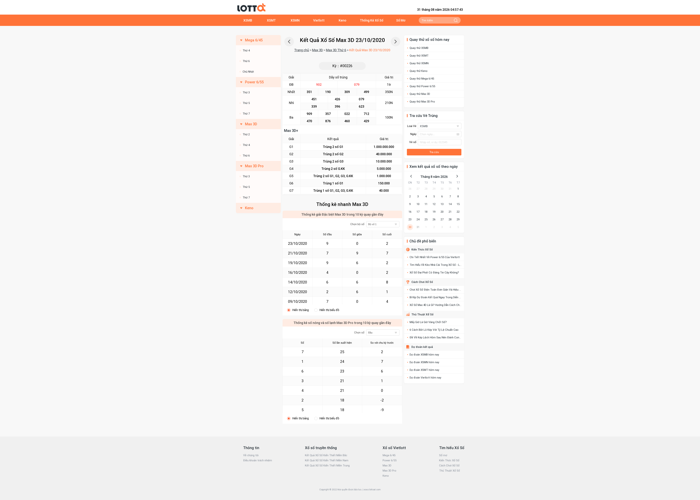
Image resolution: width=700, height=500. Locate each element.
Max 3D (317, 50)
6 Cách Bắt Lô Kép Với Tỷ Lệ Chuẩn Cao (434, 329)
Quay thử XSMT (419, 55)
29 (434, 188)
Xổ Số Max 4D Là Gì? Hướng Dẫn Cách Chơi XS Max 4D (442, 305)
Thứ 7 (246, 113)
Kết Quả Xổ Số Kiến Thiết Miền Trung (327, 465)
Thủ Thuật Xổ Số (422, 314)
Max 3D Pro (389, 470)
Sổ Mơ (400, 20)
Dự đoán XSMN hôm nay (424, 362)
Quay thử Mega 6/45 (422, 78)
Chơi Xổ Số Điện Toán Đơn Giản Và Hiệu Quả (437, 289)
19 (434, 211)
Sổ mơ (443, 455)
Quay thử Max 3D (420, 94)
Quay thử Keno (418, 71)
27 (418, 188)
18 (426, 211)
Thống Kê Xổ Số (371, 20)
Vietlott (318, 20)
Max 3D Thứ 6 (336, 50)
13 (442, 204)
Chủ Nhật (248, 71)
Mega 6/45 (389, 455)
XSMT (271, 20)
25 (426, 219)
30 (442, 188)
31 (450, 188)
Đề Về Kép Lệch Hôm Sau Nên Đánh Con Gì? (437, 337)
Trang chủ (301, 50)
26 (410, 188)
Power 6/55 (389, 460)
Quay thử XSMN (419, 63)
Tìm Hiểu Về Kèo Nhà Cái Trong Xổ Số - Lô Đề (438, 265)
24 (418, 219)
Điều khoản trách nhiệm (257, 460)
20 (442, 211)
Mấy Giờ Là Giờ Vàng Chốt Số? (428, 322)
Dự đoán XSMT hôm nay (424, 370)
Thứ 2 (246, 134)
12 (434, 204)
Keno (342, 20)
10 (418, 204)
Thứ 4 (246, 50)
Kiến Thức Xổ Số (422, 249)
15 (458, 204)
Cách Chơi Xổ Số (422, 282)
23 (410, 219)
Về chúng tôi (250, 455)
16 (410, 211)
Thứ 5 (246, 103)
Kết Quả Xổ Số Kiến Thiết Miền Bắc (326, 455)
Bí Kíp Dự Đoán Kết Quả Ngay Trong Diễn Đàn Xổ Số (441, 297)
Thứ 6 (246, 61)
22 (458, 211)
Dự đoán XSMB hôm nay (424, 354)
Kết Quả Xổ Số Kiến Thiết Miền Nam (326, 460)
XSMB (247, 20)
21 (450, 211)
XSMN (295, 20)
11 (426, 204)
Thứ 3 (246, 92)
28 (426, 188)
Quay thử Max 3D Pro (422, 101)
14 (450, 204)
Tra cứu (434, 152)
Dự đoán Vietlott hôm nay (425, 377)
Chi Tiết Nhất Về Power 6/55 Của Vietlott (435, 257)
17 (418, 211)
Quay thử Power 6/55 (422, 86)
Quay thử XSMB (419, 48)
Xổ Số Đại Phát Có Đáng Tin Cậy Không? (434, 272)
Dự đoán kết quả (422, 347)
